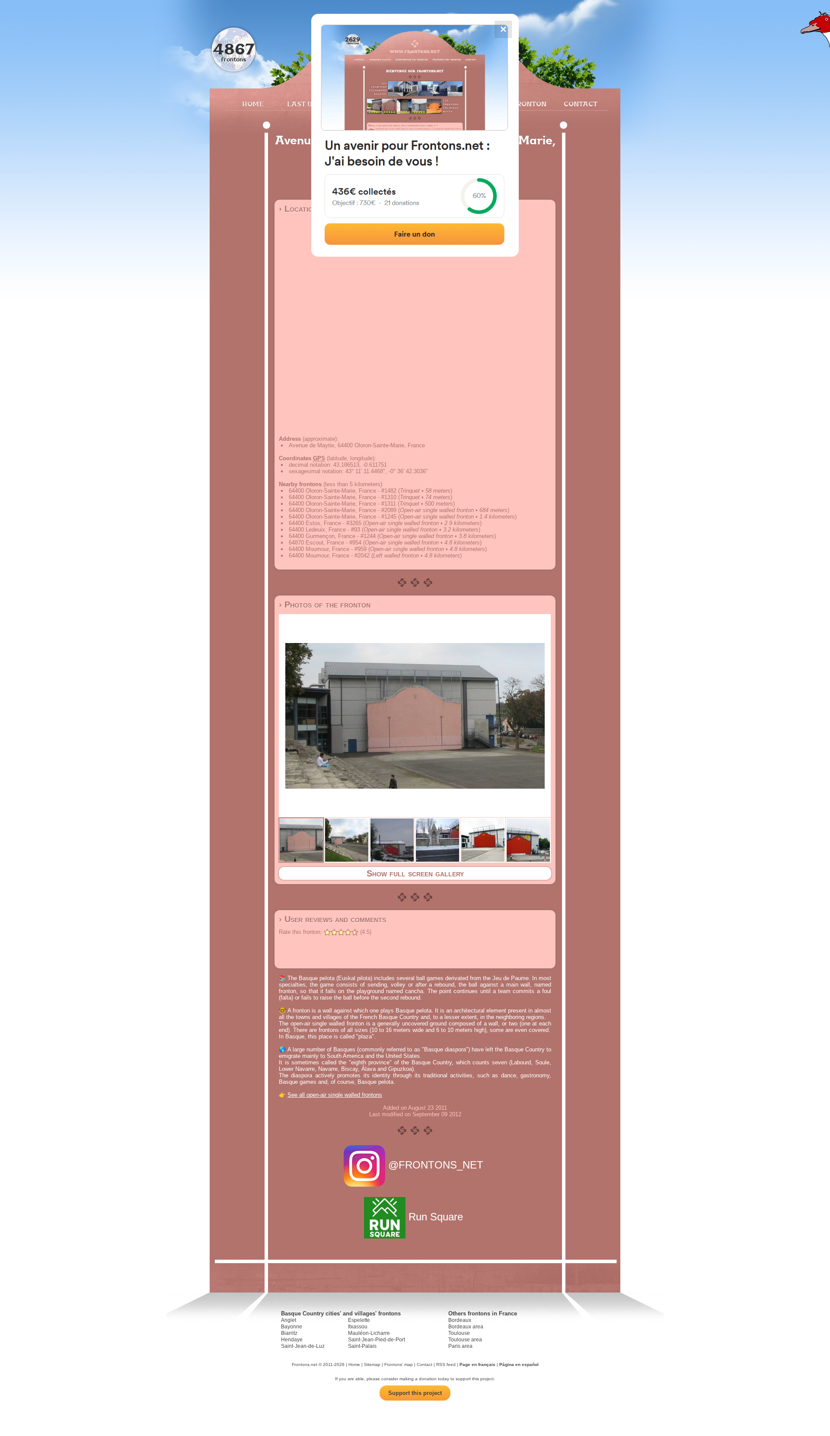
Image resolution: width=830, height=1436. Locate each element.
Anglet (288, 1320)
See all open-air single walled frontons (334, 1095)
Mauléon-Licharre (369, 1333)
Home (253, 103)
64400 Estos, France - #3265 (325, 523)
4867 (234, 48)
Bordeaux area (465, 1327)
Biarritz (289, 1333)
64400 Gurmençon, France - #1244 (332, 536)
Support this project (415, 1393)
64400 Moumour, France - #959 (328, 549)
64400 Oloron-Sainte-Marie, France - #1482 (342, 490)
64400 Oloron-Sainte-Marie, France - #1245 (342, 516)
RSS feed (446, 1364)
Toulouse (459, 1333)
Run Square (435, 1217)
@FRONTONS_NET (435, 1165)
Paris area (460, 1346)
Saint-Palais (362, 1346)
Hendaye (292, 1340)
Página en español (519, 1364)
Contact (579, 103)
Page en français (477, 1364)
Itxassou (357, 1327)
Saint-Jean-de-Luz (303, 1346)
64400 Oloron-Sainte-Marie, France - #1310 (342, 497)
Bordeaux (459, 1320)
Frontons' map (398, 1364)
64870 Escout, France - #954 (325, 542)
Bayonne (291, 1327)
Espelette (359, 1320)
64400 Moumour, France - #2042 (329, 555)
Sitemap (372, 1364)
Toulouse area (465, 1340)
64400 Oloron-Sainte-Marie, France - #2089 (342, 510)
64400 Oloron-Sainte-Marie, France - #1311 (342, 503)
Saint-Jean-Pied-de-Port (376, 1340)
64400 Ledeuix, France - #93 (324, 529)
